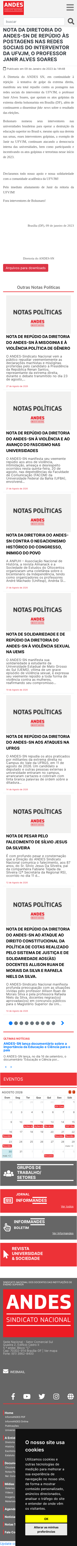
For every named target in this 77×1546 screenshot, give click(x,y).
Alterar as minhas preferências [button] (46, 1529)
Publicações (12, 1425)
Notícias (11, 1517)
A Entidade (13, 1438)
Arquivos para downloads (26, 268)
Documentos (14, 1463)
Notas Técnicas (16, 1524)
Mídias (9, 1484)
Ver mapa (50, 1350)
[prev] (70, 1092)
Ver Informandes (63, 1233)
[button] (5, 1067)
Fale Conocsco (15, 1532)
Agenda (10, 1509)
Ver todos (67, 1206)
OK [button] (46, 1519)
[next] (73, 1092)
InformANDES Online (16, 1421)
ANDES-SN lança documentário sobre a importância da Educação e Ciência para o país (36, 1046)
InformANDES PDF (15, 1417)
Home (9, 1413)
